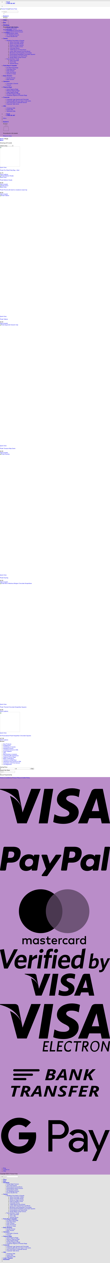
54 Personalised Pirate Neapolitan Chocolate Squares (15, 735)
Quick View (3, 167)
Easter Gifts (9, 109)
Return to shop (7, 136)
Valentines (6, 81)
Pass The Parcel (11, 72)
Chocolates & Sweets (9, 747)
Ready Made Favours (12, 27)
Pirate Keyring (4, 577)
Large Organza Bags (12, 92)
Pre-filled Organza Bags (13, 93)
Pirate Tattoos (4, 319)
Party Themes (10, 70)
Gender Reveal (10, 78)
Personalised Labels (12, 33)
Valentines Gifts (10, 111)
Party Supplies (7, 751)
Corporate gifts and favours (11, 755)
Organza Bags (7, 87)
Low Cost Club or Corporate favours (16, 102)
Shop (5, 1179)
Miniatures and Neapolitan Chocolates (21, 53)
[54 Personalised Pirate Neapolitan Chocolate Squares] (10, 731)
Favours (8, 85)
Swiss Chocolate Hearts (16, 43)
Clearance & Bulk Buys (10, 760)
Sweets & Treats (11, 73)
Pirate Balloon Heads (6, 180)
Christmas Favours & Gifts (10, 750)
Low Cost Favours (11, 29)
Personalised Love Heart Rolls (18, 56)
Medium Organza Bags (13, 90)
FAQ (4, 1171)
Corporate (6, 97)
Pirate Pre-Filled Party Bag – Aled (9, 170)
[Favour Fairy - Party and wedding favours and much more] (8, 9)
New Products (7, 744)
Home (2, 138)
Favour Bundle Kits (11, 36)
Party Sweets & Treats (12, 59)
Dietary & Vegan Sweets (17, 45)
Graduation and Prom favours (11, 763)
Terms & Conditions (5, 777)
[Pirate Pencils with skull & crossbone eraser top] (4, 185)
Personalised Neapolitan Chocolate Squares (22, 54)
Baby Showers (7, 75)
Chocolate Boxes (14, 48)
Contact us (6, 1169)
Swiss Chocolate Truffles (17, 42)
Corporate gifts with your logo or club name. (18, 101)
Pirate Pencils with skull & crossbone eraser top (13, 190)
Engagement (7, 745)
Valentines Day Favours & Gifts (12, 761)
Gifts (4, 106)
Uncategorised (7, 764)
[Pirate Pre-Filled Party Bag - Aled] (10, 166)
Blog (4, 1168)
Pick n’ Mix (13, 62)
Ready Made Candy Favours (18, 57)
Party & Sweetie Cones (16, 46)
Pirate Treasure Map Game (7, 448)
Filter (32, 768)
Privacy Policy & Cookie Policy (21, 777)
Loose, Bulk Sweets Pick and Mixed (20, 51)
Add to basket (4, 184)
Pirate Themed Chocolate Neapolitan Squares (13, 707)
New (4, 1181)
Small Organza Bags (12, 89)
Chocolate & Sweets (12, 83)
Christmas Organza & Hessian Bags (16, 95)
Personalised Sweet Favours (14, 32)
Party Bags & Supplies (10, 65)
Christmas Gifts (10, 108)
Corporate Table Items (12, 104)
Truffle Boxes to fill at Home (18, 49)
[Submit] (4, 1178)
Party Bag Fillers (11, 69)
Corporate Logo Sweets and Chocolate (17, 99)
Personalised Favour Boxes (14, 30)
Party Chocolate (14, 60)
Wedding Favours (8, 748)
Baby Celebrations (8, 758)
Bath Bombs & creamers (10, 754)
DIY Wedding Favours (12, 35)
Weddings (6, 25)
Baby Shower (10, 79)
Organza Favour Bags (9, 757)
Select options (4, 174)
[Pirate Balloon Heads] (7, 176)
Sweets (5, 38)
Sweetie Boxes (14, 63)
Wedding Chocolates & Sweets (15, 40)
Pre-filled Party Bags (12, 67)
